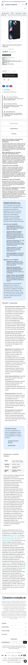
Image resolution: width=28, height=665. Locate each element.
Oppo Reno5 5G (15, 535)
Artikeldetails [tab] (14, 128)
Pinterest (10, 86)
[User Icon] (23, 4)
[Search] (25, 8)
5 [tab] (12, 41)
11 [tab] (20, 41)
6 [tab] (13, 41)
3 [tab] (9, 41)
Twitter (7, 86)
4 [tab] (10, 41)
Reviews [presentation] (14, 133)
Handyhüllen (11, 556)
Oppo (9, 531)
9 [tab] (17, 41)
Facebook (3, 86)
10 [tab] (19, 41)
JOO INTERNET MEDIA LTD (14, 660)
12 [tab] (22, 41)
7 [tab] (14, 41)
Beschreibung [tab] (14, 123)
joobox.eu (19, 652)
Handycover (8, 563)
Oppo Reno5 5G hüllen (8, 537)
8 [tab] (16, 41)
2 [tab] (7, 41)
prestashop (18, 662)
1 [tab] (6, 41)
